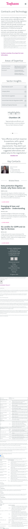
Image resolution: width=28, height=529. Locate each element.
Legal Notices (14, 266)
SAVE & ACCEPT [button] (2, 527)
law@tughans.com (14, 255)
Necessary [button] (1, 454)
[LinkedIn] (16, 258)
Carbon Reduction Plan (14, 268)
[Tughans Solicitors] (14, 4)
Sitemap (14, 272)
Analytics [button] (1, 491)
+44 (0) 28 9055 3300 (14, 251)
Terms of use (14, 270)
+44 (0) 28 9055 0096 (14, 253)
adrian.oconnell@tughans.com (17, 172)
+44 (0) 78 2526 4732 (15, 171)
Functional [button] (1, 482)
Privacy (14, 264)
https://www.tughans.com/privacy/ (7, 453)
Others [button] (1, 500)
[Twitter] (12, 258)
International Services (14, 262)
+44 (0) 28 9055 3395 (15, 169)
